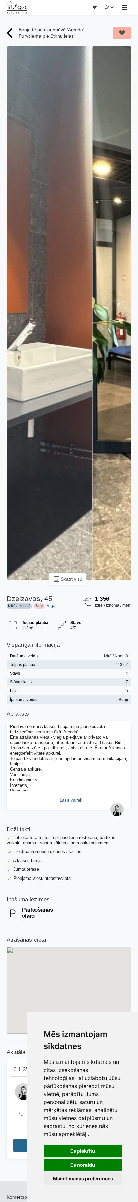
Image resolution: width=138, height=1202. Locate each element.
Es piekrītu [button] (82, 1151)
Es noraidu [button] (82, 1165)
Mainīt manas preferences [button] (83, 1178)
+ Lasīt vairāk (69, 800)
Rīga (50, 605)
